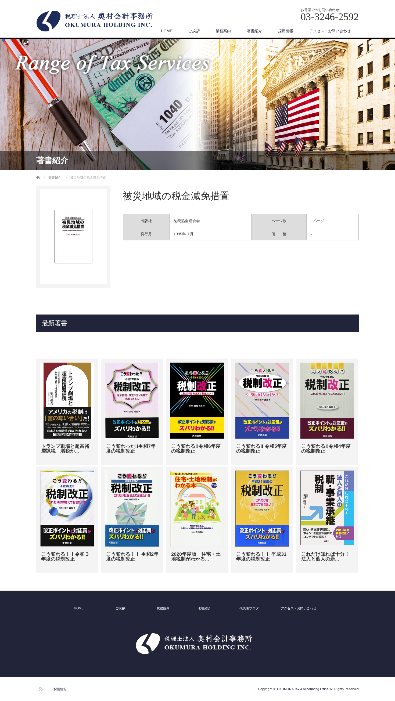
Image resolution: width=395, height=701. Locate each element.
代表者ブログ (249, 608)
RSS (40, 688)
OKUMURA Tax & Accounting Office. (303, 689)
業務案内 (223, 31)
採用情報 (285, 31)
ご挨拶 (194, 31)
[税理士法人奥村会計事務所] (98, 21)
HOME (166, 31)
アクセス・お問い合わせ (330, 31)
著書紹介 (254, 31)
